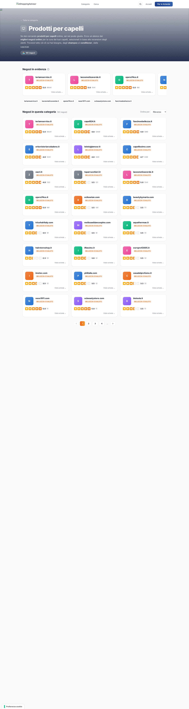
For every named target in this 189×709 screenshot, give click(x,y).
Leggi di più (24, 47)
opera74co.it (68, 101)
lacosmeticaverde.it (50, 101)
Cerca (96, 4)
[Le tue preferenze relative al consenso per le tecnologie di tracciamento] (13, 706)
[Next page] (113, 323)
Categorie (85, 4)
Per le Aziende (163, 4)
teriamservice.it (31, 101)
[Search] (140, 4)
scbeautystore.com (102, 101)
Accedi (149, 4)
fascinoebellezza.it (123, 101)
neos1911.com (84, 101)
